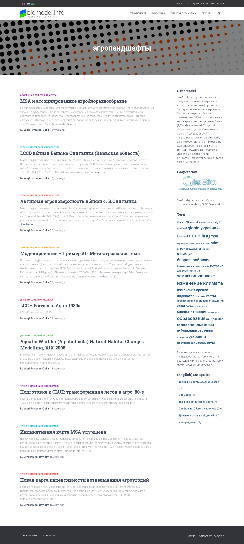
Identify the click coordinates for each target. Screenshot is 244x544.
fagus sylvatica (209, 222)
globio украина (202, 227)
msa (214, 236)
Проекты (210, 3)
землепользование (196, 275)
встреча (216, 266)
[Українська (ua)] (32, 3)
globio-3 (182, 228)
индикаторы (187, 296)
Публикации (158, 13)
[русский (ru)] (28, 3)
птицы (209, 325)
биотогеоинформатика (191, 266)
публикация (187, 330)
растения (205, 330)
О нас (187, 3)
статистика (183, 337)
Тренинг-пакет (138, 13)
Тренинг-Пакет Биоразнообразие (39, 147)
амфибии (205, 249)
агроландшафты (189, 248)
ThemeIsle (218, 536)
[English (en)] (23, 3)
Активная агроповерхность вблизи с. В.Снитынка (78, 201)
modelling (198, 236)
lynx (184, 237)
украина (198, 336)
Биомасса (185, 394)
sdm (214, 243)
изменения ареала (192, 290)
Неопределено (188, 422)
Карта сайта (30, 535)
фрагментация (186, 342)
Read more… (74, 124)
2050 (185, 222)
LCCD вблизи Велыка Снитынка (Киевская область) (80, 153)
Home (179, 3)
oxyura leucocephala (186, 244)
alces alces (196, 222)
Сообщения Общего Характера (38, 95)
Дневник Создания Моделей (37, 300)
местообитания (199, 306)
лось (189, 306)
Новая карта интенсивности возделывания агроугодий (84, 480)
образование (191, 318)
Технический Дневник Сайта (196, 401)
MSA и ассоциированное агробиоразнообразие (73, 101)
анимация (185, 254)
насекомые (213, 312)
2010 (179, 222)
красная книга (185, 300)
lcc (218, 228)
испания (201, 296)
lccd (180, 236)
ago (57, 129)
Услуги (220, 3)
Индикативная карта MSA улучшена (63, 432)
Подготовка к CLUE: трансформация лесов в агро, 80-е (82, 392)
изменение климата (200, 283)
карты (211, 296)
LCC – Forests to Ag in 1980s (50, 306)
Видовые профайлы (183, 13)
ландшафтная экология (209, 300)
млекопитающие (192, 311)
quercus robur (203, 243)
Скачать (206, 13)
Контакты (49, 535)
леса (181, 306)
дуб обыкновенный (188, 270)
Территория (198, 3)
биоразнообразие (193, 259)
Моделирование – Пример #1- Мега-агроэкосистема (80, 253)
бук (208, 266)
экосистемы (205, 342)
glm (219, 222)
